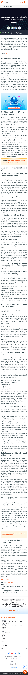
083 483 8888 (9, 582)
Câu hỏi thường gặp (10, 661)
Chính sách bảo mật (10, 658)
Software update (19, 661)
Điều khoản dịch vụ (8, 656)
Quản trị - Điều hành (8, 6)
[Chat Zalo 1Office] (25, 667)
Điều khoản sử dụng (18, 656)
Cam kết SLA (18, 658)
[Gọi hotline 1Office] (25, 672)
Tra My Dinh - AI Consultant (20, 32)
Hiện (7, 53)
